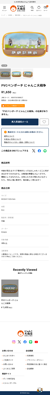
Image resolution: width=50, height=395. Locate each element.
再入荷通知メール (20, 122)
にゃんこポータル (10, 383)
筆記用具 (17, 15)
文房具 (10, 15)
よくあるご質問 (9, 369)
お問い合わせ (8, 364)
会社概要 (30, 369)
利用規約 (30, 356)
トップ (3, 15)
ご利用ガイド (8, 360)
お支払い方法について (12, 139)
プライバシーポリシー (35, 360)
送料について (9, 136)
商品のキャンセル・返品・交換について (19, 142)
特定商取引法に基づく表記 (37, 364)
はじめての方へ (9, 356)
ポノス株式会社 (9, 379)
